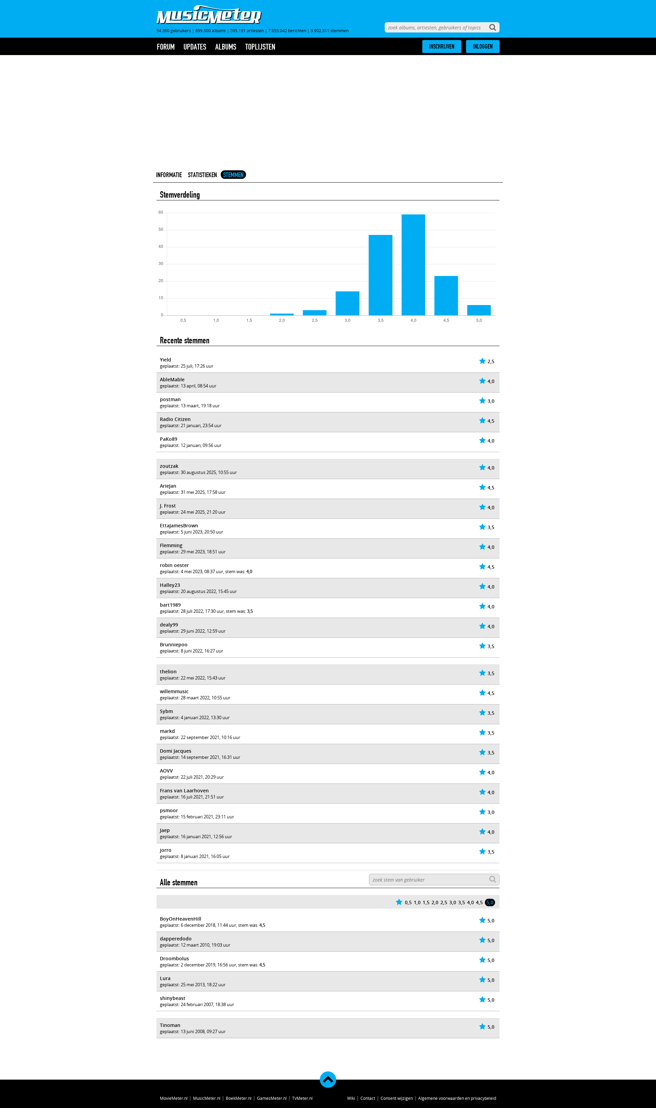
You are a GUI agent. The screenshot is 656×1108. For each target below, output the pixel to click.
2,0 (435, 902)
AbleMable (172, 379)
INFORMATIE (169, 175)
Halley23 (170, 585)
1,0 (417, 902)
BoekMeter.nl (238, 1098)
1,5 (426, 902)
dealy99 (169, 624)
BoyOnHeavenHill (180, 918)
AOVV (166, 770)
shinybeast (173, 998)
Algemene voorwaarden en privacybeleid (457, 1098)
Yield (165, 359)
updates (194, 47)
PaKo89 (168, 439)
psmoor (169, 810)
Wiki (351, 1098)
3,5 (461, 902)
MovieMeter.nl (174, 1098)
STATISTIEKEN (202, 175)
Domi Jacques (175, 751)
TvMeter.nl (302, 1098)
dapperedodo (176, 938)
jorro (166, 850)
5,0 (490, 902)
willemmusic (174, 691)
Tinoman (170, 1025)
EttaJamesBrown (179, 525)
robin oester (174, 565)
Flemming (171, 545)
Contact (367, 1098)
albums (225, 47)
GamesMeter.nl (272, 1098)
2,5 (443, 902)
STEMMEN (233, 175)
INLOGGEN (483, 46)
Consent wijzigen (397, 1098)
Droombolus (174, 958)
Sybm (166, 711)
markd (167, 731)
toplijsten (260, 47)
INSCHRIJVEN (441, 46)
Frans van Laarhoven (184, 790)
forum (166, 47)
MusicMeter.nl (206, 1098)
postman (170, 399)
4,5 (479, 902)
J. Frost (168, 505)
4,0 (470, 902)
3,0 (452, 902)
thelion (168, 671)
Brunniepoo (174, 644)
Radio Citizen (175, 419)
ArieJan (168, 486)
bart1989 (170, 605)
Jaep (165, 830)
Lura (165, 978)
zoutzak (169, 466)
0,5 (408, 902)
